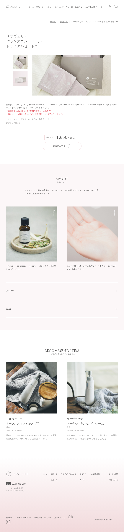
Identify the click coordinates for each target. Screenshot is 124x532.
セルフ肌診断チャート (93, 7)
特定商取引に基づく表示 (42, 517)
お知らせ (78, 7)
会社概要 (9, 517)
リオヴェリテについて (55, 7)
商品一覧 (39, 7)
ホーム (31, 7)
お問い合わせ (113, 480)
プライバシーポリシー (23, 517)
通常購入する (59, 146)
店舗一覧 (69, 7)
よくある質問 (113, 474)
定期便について (59, 517)
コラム (82, 480)
